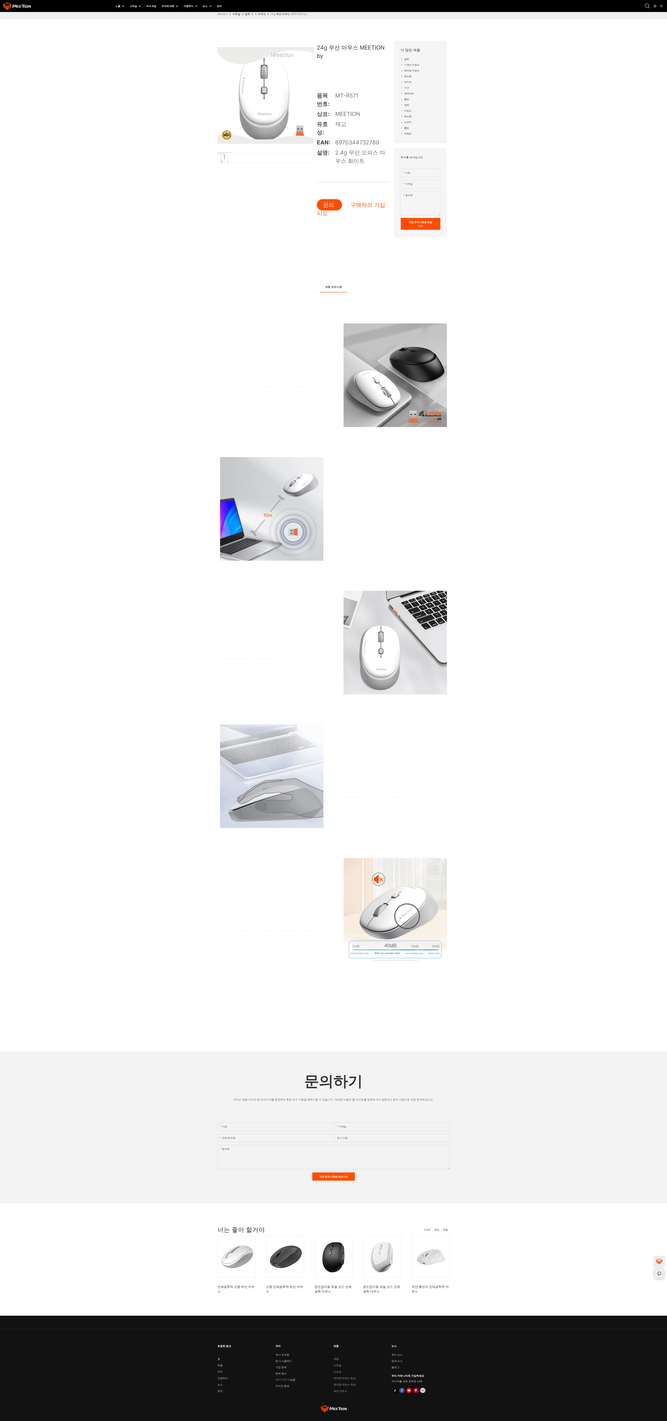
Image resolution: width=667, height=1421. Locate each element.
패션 (436, 1229)
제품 (445, 1229)
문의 (329, 204)
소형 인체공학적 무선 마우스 (284, 1289)
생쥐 (247, 14)
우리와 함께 (282, 1386)
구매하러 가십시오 (351, 209)
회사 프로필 (282, 1354)
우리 (220, 1371)
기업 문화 (281, 1367)
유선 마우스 (340, 1391)
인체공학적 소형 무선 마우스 (235, 1289)
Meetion (222, 14)
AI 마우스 (260, 14)
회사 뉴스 (397, 1354)
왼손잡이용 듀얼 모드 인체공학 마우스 (333, 1289)
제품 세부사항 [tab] (333, 287)
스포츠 (427, 1229)
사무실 (236, 14)
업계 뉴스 (397, 1361)
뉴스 (220, 1384)
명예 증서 (281, 1373)
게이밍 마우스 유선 (345, 1378)
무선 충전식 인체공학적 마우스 (430, 1289)
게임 (336, 1359)
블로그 (395, 1367)
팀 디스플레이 (283, 1361)
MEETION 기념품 (285, 1379)
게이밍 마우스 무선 (345, 1384)
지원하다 (222, 1378)
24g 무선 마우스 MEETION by (288, 14)
